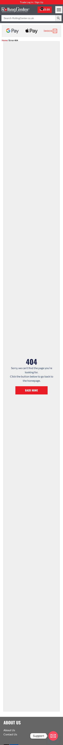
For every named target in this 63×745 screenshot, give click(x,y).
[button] (58, 9)
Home (4, 40)
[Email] (53, 736)
